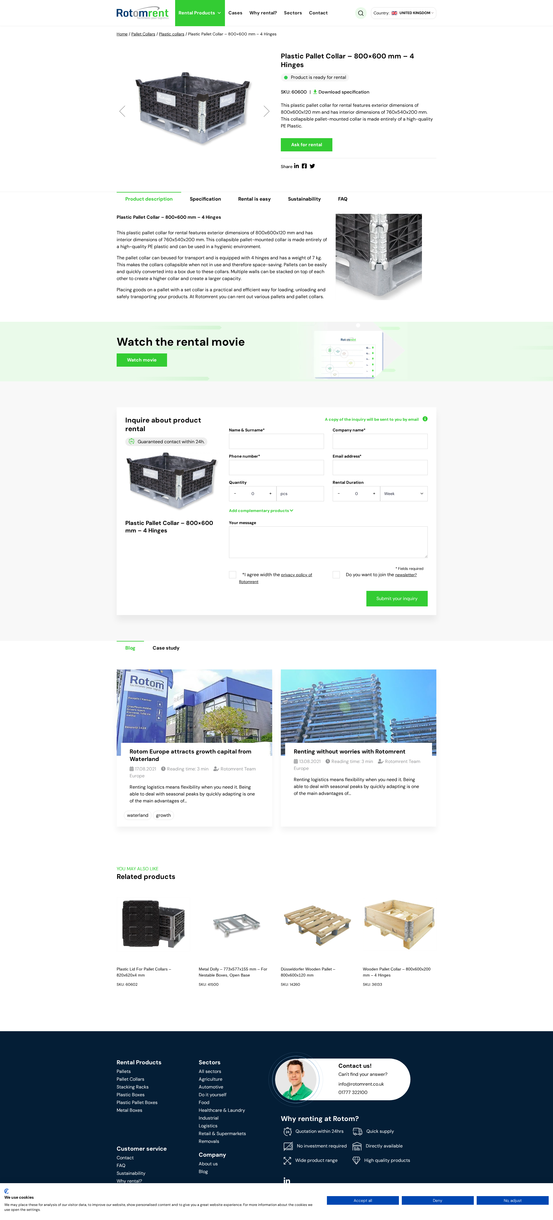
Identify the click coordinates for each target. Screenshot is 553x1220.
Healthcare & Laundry (222, 1110)
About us (208, 1164)
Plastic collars (171, 34)
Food (204, 1102)
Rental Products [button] (197, 13)
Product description (149, 199)
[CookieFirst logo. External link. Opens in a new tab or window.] (6, 1191)
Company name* (349, 430)
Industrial (209, 1118)
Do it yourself (212, 1095)
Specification (205, 199)
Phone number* (244, 456)
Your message (242, 522)
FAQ (342, 199)
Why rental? (263, 13)
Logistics (208, 1126)
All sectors (210, 1071)
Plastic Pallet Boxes (137, 1102)
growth (163, 815)
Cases (235, 13)
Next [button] (266, 111)
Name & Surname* (247, 430)
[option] (194, 110)
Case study (166, 648)
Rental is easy (254, 199)
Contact (318, 13)
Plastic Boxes (131, 1095)
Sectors (293, 13)
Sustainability (304, 199)
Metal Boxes (129, 1110)
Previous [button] (122, 111)
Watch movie (142, 360)
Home (122, 34)
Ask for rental (306, 145)
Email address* (347, 456)
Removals (209, 1141)
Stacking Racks (133, 1087)
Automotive (211, 1087)
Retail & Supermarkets (222, 1133)
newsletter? (406, 574)
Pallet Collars (143, 34)
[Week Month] (404, 496)
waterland (137, 815)
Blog (130, 648)
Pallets (124, 1071)
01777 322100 (353, 1092)
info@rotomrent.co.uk (361, 1084)
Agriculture (210, 1079)
